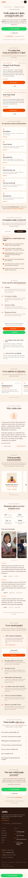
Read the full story (21, 446)
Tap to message (20, 835)
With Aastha (20, 231)
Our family (4, 837)
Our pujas (4, 830)
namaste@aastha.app (21, 839)
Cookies (3, 864)
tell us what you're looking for (17, 208)
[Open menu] (25, 2)
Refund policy (11, 862)
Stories (3, 840)
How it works (4, 833)
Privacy (24, 862)
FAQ (2, 842)
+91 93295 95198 (9, 36)
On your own (8, 231)
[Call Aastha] (22, 2)
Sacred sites (4, 835)
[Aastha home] (3, 2)
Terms (7, 864)
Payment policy (18, 862)
